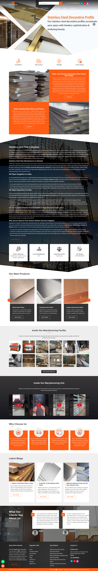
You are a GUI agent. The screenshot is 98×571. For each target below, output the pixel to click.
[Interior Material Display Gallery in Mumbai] (42, 346)
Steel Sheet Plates (54, 551)
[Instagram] (87, 3)
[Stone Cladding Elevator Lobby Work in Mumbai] (29, 360)
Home (24, 8)
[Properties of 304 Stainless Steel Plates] (49, 473)
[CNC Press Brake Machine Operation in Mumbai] (29, 346)
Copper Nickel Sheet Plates (74, 307)
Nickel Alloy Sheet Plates (56, 553)
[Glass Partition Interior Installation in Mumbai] (56, 360)
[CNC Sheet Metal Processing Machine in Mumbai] (15, 360)
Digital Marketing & (75, 569)
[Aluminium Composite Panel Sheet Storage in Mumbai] (83, 360)
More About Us (15, 239)
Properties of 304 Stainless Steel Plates (49, 484)
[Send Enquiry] (3, 566)
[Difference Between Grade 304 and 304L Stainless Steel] (76, 473)
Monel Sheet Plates (18, 307)
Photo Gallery (57, 8)
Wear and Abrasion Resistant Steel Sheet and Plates (69, 75)
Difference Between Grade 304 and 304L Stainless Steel (77, 484)
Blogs (65, 8)
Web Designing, (67, 569)
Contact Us (73, 8)
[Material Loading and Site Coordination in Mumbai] (69, 346)
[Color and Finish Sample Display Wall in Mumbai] (69, 360)
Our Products (44, 8)
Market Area (32, 563)
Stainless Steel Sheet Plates (57, 549)
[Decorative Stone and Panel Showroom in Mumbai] (56, 346)
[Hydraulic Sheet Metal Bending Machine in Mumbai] (15, 346)
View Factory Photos (48, 371)
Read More (14, 564)
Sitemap (31, 561)
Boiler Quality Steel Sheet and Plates (29, 109)
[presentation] (9, 300)
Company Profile (33, 8)
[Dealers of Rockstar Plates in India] (22, 473)
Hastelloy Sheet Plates (46, 307)
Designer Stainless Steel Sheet (58, 563)
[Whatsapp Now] (3, 561)
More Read (18, 317)
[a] (22, 3)
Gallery (31, 555)
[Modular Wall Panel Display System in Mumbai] (42, 360)
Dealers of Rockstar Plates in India (22, 483)
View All (52, 565)
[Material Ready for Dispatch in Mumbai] (83, 346)
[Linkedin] (82, 3)
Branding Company (84, 569)
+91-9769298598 (73, 3)
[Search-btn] (60, 3)
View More (69, 96)
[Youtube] (85, 3)
